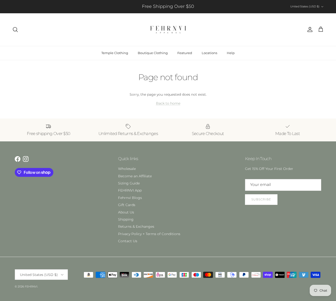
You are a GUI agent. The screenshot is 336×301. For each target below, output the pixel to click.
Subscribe (261, 199)
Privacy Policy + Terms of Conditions (149, 234)
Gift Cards (126, 205)
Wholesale (127, 168)
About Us (126, 212)
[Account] (309, 29)
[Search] (15, 29)
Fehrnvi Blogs (130, 198)
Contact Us (127, 241)
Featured (184, 53)
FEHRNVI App (130, 190)
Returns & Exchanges (136, 226)
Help (231, 53)
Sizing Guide (129, 183)
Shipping (126, 219)
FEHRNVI (31, 286)
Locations (209, 53)
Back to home (168, 103)
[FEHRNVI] (168, 29)
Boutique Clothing (153, 53)
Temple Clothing (114, 53)
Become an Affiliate (135, 176)
